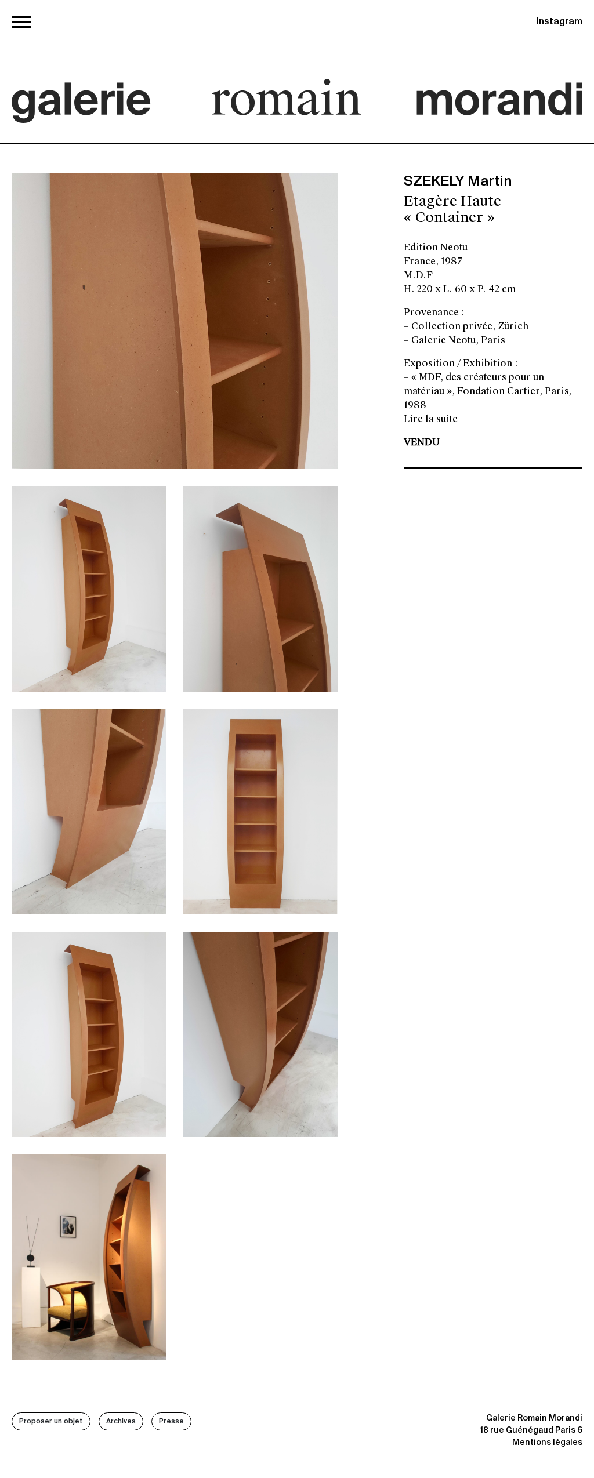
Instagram (559, 22)
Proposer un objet (51, 1421)
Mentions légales (547, 1443)
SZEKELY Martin (458, 181)
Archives (121, 1421)
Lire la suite (431, 419)
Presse (171, 1421)
